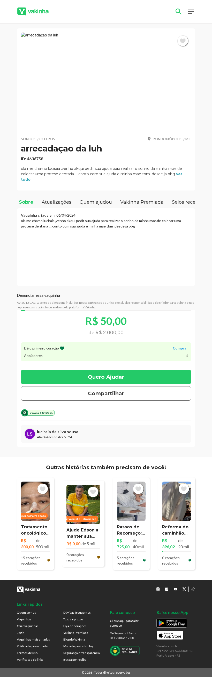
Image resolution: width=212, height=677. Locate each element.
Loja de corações (75, 626)
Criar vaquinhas (28, 626)
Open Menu (191, 11)
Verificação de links (30, 659)
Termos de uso (27, 653)
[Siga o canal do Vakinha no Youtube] (175, 589)
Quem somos (26, 612)
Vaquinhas (24, 619)
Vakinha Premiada (75, 633)
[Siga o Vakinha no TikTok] (193, 589)
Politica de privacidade (32, 646)
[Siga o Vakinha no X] (184, 589)
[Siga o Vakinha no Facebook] (167, 589)
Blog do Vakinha (74, 639)
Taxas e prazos (73, 619)
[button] (106, 82)
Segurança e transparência (81, 653)
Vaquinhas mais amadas (33, 639)
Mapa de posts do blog (78, 646)
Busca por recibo (74, 659)
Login (20, 633)
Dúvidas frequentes (77, 612)
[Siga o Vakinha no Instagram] (158, 589)
